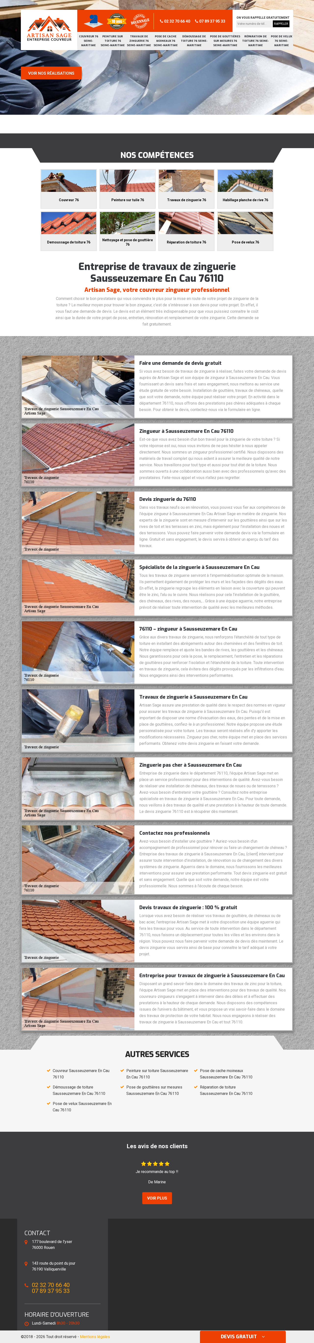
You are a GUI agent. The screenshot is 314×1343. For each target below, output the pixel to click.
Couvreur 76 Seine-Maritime (88, 41)
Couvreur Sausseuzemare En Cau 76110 (81, 1073)
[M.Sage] (49, 28)
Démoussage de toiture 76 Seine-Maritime (194, 41)
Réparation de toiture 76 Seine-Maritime (255, 41)
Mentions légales (95, 1336)
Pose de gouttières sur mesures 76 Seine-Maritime (225, 41)
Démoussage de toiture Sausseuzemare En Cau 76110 (79, 1090)
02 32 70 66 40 (176, 21)
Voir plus (157, 1198)
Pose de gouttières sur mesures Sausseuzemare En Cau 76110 (154, 1090)
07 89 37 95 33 (211, 21)
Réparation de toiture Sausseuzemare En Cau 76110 (226, 1090)
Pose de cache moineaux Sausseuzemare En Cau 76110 (226, 1073)
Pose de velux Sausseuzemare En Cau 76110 (82, 1106)
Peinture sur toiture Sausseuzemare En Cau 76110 (157, 1073)
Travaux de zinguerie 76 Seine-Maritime (139, 41)
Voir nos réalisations (51, 73)
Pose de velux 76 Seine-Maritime (281, 41)
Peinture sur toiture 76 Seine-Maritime (113, 41)
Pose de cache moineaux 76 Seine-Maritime (166, 41)
